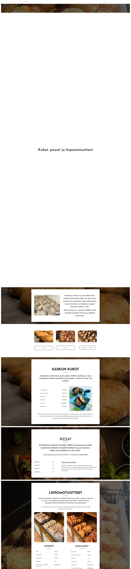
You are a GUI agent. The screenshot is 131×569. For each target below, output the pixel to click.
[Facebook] (25, 1)
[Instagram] (27, 1)
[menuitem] (96, 8)
